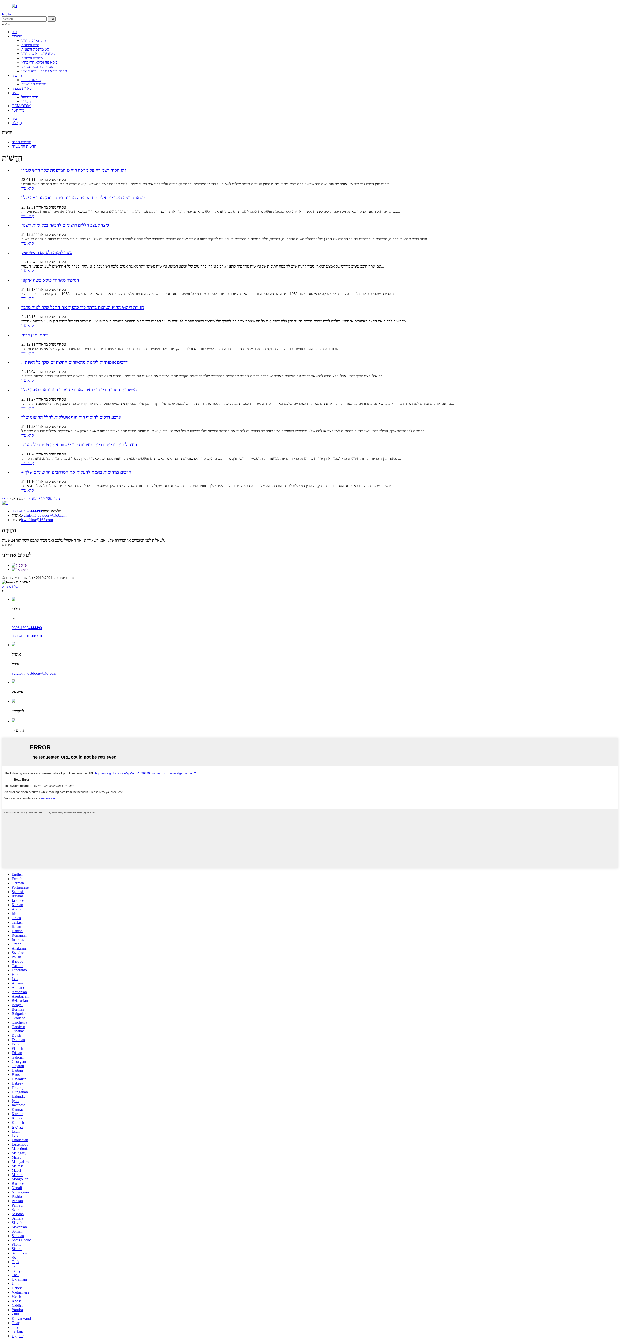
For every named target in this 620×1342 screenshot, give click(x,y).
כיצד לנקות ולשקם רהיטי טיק (46, 252)
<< (4, 498)
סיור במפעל (29, 97)
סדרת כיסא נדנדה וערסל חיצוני (44, 71)
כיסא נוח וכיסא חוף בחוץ (39, 62)
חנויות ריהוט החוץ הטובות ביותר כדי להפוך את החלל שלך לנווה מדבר (82, 307)
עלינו (15, 93)
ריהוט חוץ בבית (34, 334)
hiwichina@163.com (37, 520)
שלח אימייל (10, 586)
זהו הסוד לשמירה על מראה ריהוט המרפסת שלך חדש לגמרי (73, 170)
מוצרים (17, 36)
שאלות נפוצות (22, 88)
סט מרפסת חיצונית (35, 49)
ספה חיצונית (30, 45)
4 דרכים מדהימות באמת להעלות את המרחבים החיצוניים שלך (76, 472)
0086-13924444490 (27, 511)
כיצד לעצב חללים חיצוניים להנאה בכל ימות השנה (65, 225)
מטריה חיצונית (32, 58)
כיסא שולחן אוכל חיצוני (38, 54)
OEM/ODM (21, 106)
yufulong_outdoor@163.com (44, 515)
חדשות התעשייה (33, 84)
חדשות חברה (31, 80)
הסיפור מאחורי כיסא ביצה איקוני (50, 280)
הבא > (34, 498)
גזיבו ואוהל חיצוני (33, 40)
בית (14, 32)
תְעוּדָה (26, 101)
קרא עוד (27, 188)
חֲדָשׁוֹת (17, 75)
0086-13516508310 (27, 636)
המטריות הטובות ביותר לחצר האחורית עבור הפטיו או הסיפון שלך (79, 389)
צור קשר (18, 110)
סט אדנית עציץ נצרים (37, 67)
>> (26, 498)
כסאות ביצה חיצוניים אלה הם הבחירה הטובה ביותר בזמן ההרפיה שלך (83, 197)
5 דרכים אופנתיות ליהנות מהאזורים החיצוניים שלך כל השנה (74, 362)
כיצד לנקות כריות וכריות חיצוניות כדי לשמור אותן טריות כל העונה (79, 444)
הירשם (7, 545)
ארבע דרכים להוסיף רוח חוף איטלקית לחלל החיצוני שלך (71, 417)
